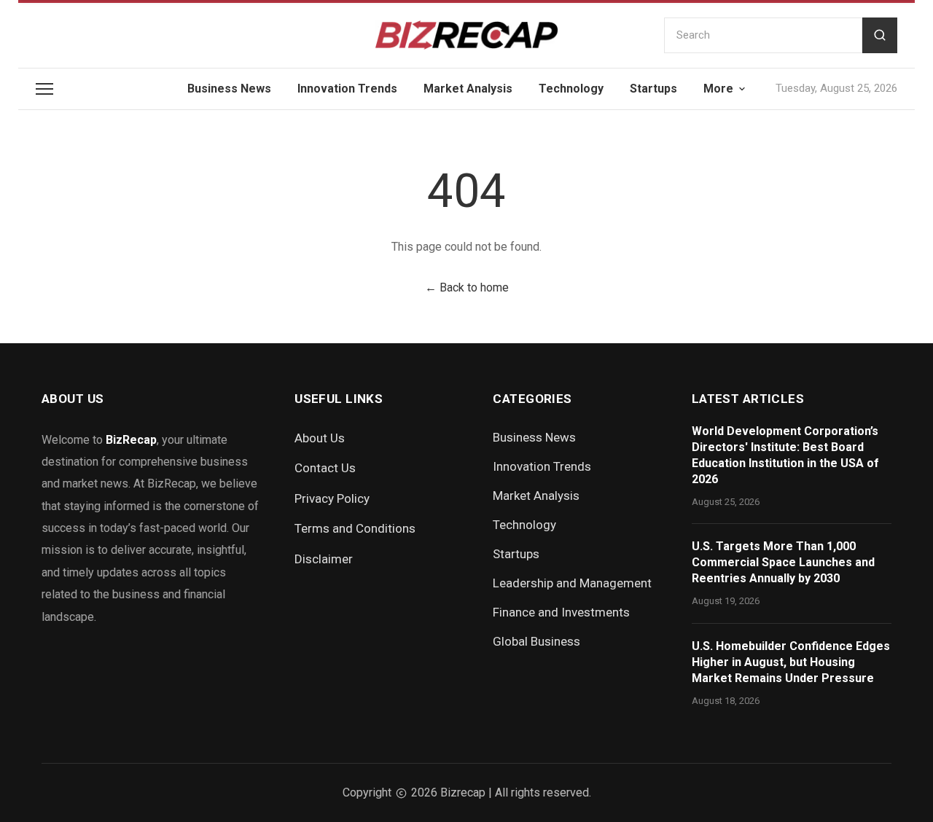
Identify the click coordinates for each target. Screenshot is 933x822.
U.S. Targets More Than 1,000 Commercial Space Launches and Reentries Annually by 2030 (783, 562)
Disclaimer (323, 559)
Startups (653, 88)
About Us (319, 438)
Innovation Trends (347, 88)
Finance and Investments (561, 612)
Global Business (536, 641)
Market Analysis (467, 88)
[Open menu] (44, 88)
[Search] (879, 35)
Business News (229, 88)
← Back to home (467, 287)
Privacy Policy (332, 498)
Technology (571, 88)
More (718, 88)
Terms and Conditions (354, 528)
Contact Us (325, 468)
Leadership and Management (572, 583)
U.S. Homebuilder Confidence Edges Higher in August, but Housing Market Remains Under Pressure (791, 662)
